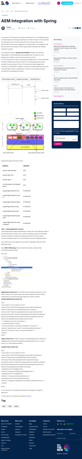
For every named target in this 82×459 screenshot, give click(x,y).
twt (61, 424)
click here (28, 396)
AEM (4, 406)
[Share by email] (73, 28)
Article (31, 440)
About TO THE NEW (6, 424)
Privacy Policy (69, 131)
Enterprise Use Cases (21, 435)
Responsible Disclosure (49, 435)
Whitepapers (32, 429)
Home (2, 11)
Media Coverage (5, 440)
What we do (29, 3)
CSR (2, 446)
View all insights (58, 96)
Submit (58, 144)
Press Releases (5, 437)
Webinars (31, 432)
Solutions (17, 429)
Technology (4, 15)
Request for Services (48, 429)
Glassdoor (70, 424)
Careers (76, 3)
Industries (17, 432)
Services (17, 424)
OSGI (10, 406)
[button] (58, 3)
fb (64, 424)
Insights (7, 11)
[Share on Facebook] (80, 28)
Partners (3, 443)
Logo (5, 3)
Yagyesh (8, 27)
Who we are (16, 3)
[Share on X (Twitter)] (78, 28)
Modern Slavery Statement (5, 449)
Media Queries (47, 432)
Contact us (68, 3)
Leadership (4, 426)
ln (58, 424)
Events (3, 432)
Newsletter (32, 437)
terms (57, 133)
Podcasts (31, 435)
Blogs (12, 11)
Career (45, 424)
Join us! (45, 426)
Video (30, 448)
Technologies (19, 426)
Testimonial (32, 446)
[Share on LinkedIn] (75, 28)
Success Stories (33, 426)
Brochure (31, 443)
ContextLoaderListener (8, 59)
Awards (3, 429)
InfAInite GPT (44, 3)
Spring (16, 406)
